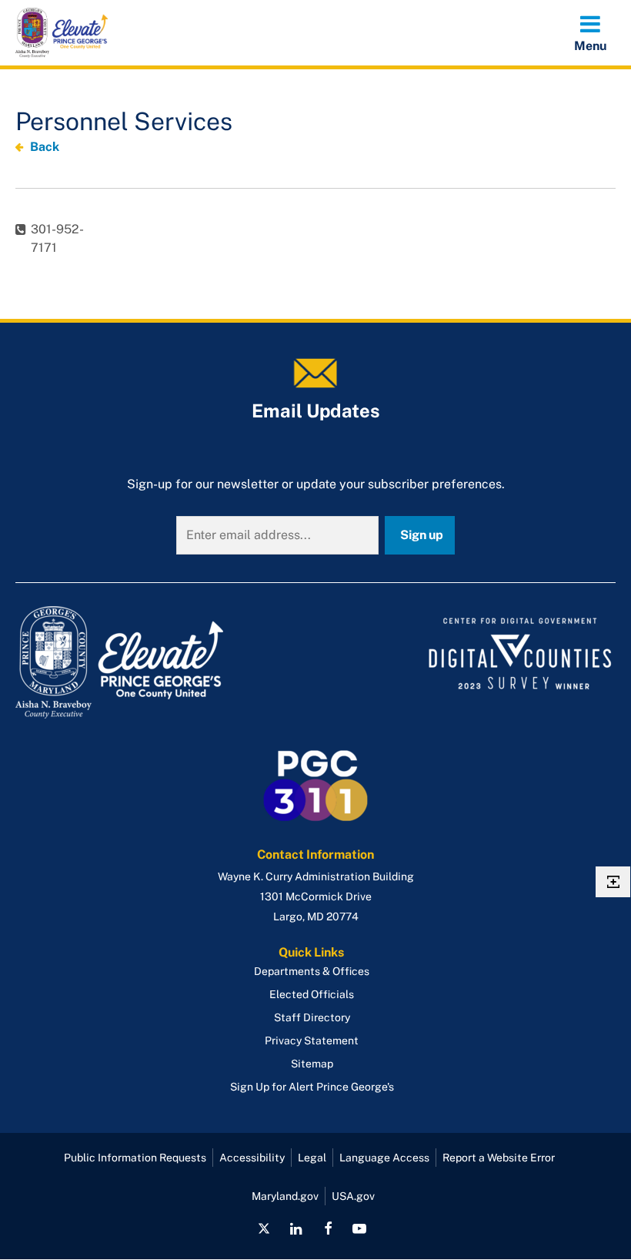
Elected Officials (311, 994)
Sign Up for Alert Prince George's (312, 1087)
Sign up (421, 535)
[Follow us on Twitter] (264, 1228)
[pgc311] (160, 662)
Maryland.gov (285, 1196)
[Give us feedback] (613, 881)
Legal (312, 1157)
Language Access (384, 1157)
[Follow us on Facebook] (328, 1228)
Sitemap (312, 1063)
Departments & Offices (311, 971)
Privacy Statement (312, 1040)
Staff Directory (312, 1017)
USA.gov (353, 1196)
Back (44, 146)
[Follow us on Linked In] (296, 1228)
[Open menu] (590, 32)
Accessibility (252, 1157)
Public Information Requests (135, 1157)
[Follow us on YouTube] (359, 1228)
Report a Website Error (498, 1157)
